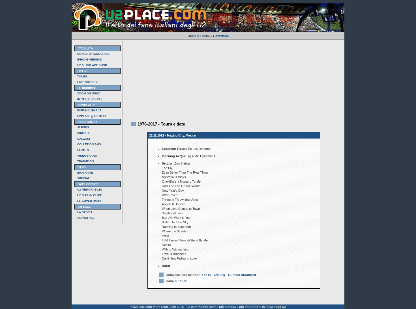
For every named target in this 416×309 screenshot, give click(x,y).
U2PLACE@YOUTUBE (92, 116)
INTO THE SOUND (89, 99)
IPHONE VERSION (89, 59)
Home (192, 36)
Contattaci (221, 36)
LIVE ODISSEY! (87, 82)
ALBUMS (83, 127)
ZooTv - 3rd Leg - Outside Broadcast (228, 274)
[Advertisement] (233, 79)
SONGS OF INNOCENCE (93, 53)
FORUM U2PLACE (89, 110)
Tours (182, 281)
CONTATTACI (86, 217)
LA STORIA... (86, 212)
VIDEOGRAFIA (87, 155)
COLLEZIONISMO (89, 144)
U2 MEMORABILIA (89, 189)
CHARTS (83, 150)
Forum (205, 36)
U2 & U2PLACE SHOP (92, 65)
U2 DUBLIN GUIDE (89, 195)
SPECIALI (84, 178)
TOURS (82, 76)
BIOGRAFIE (85, 172)
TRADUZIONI (86, 161)
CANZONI (83, 138)
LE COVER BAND (89, 200)
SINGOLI (83, 133)
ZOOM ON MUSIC (89, 93)
